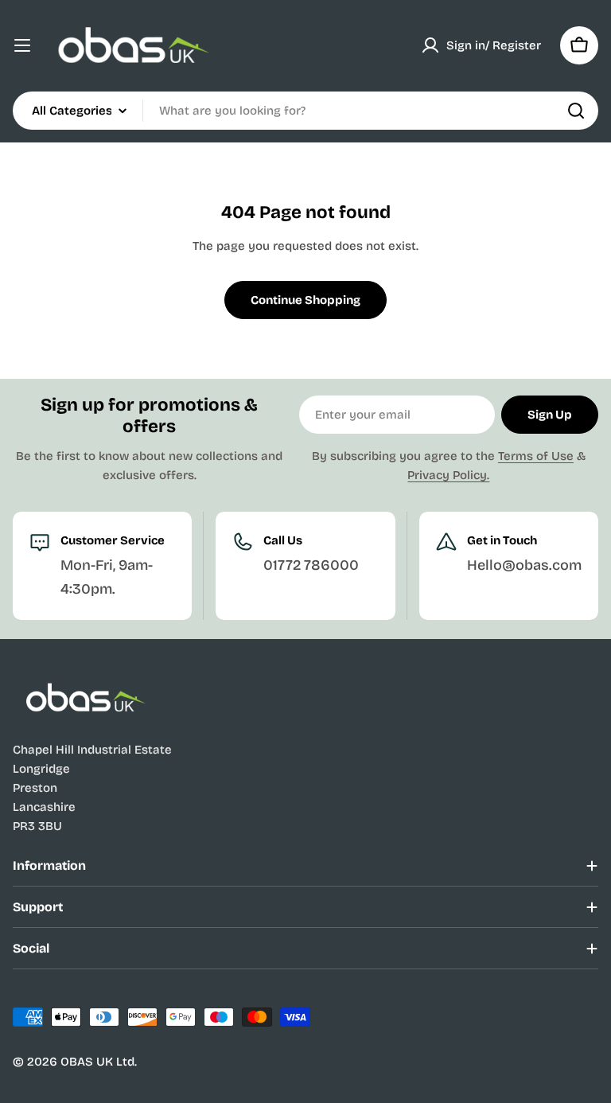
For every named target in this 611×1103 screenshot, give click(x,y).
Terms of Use (536, 456)
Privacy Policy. (448, 475)
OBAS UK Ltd (97, 1061)
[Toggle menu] (22, 45)
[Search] (576, 110)
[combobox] (305, 111)
